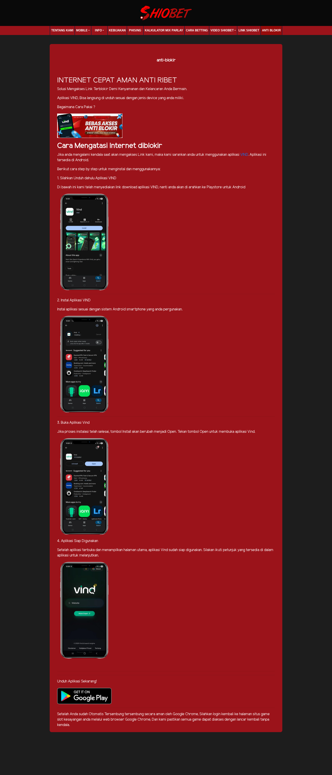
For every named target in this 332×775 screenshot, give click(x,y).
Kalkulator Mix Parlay (164, 30)
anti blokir (271, 30)
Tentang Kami (62, 30)
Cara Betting (197, 30)
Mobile (82, 30)
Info (98, 30)
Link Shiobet (248, 30)
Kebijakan (117, 30)
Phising (135, 30)
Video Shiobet (222, 30)
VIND (244, 155)
